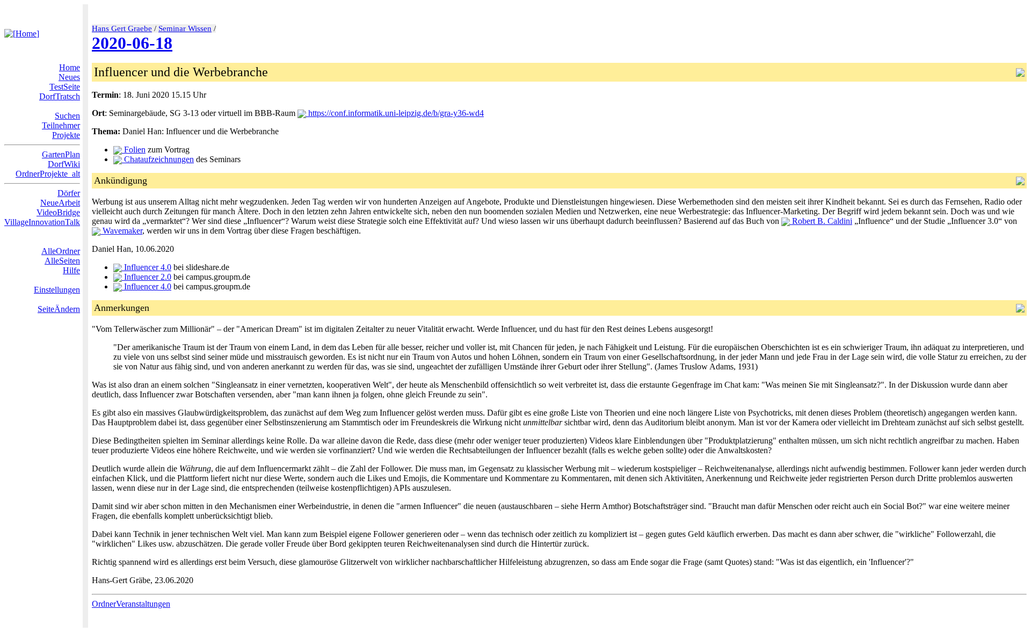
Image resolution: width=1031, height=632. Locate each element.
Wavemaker (121, 230)
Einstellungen (57, 289)
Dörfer (68, 193)
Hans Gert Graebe (122, 28)
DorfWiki (64, 164)
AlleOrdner (60, 251)
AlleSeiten (62, 260)
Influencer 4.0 (146, 267)
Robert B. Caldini (821, 221)
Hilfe (71, 270)
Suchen (67, 115)
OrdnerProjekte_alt (48, 173)
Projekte (66, 135)
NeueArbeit (60, 202)
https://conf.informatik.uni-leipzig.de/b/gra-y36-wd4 (395, 113)
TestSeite (64, 86)
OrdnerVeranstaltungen (131, 603)
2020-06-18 (132, 43)
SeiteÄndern (59, 309)
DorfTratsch (59, 96)
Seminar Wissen (185, 28)
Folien (134, 149)
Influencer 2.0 (146, 276)
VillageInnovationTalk (42, 222)
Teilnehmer (61, 125)
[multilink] (174, 603)
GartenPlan (61, 154)
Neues (69, 77)
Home (69, 67)
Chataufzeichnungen (158, 159)
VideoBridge (58, 212)
